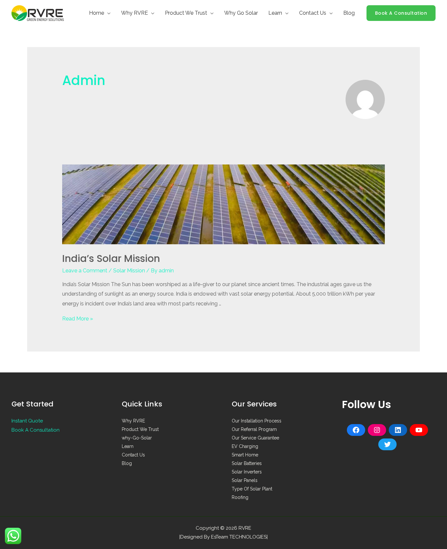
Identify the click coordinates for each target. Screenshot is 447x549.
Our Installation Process (256, 420)
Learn (275, 13)
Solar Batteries (247, 463)
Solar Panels (245, 480)
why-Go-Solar (137, 437)
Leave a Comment (84, 270)
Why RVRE (134, 13)
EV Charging (245, 446)
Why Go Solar (241, 13)
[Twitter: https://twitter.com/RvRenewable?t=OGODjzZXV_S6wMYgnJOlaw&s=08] (387, 444)
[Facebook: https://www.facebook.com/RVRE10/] (356, 430)
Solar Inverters (247, 471)
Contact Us (312, 13)
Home (96, 13)
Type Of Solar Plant (252, 488)
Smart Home (245, 454)
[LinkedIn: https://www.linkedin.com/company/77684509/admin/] (398, 430)
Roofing (240, 497)
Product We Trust (186, 13)
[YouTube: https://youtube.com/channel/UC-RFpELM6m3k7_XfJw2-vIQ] (419, 430)
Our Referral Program (254, 429)
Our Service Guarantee (255, 437)
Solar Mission (129, 270)
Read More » (77, 319)
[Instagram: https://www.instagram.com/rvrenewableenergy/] (377, 430)
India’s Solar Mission (111, 258)
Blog (349, 13)
